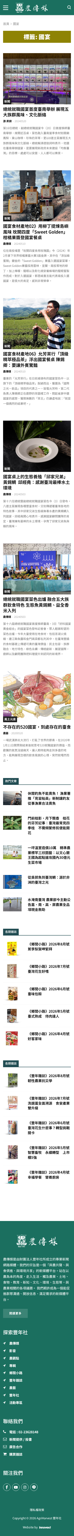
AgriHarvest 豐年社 (49, 1518)
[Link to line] (34, 1487)
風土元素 (10, 719)
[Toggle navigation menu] (6, 7)
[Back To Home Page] (37, 1240)
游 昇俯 (7, 121)
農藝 (5, 733)
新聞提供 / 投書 (20, 1440)
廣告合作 (15, 1447)
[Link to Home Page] (37, 7)
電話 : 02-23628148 (23, 1432)
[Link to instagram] (25, 1487)
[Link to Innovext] (45, 1527)
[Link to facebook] (6, 1487)
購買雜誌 (15, 1454)
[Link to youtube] (16, 1487)
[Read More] (37, 78)
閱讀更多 (15, 1313)
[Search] (69, 7)
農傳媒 (7, 244)
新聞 (7, 101)
